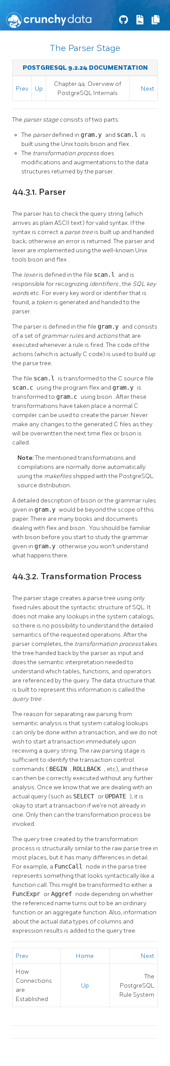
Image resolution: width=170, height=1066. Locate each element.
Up (39, 88)
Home (85, 956)
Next (147, 88)
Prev (22, 88)
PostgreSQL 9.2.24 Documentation (85, 67)
